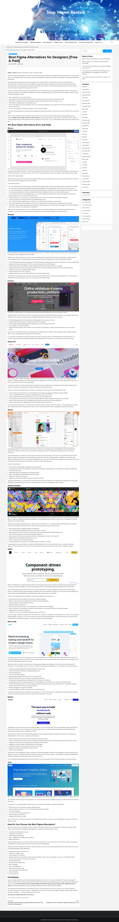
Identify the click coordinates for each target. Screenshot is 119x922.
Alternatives (13, 897)
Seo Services (47, 42)
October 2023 (85, 125)
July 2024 (84, 112)
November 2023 (86, 123)
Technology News (21, 42)
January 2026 (85, 89)
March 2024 (85, 117)
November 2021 (86, 184)
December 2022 (86, 148)
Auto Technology (86, 202)
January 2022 (85, 179)
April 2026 (84, 86)
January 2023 (85, 145)
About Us (98, 42)
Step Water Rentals (59, 32)
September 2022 (86, 156)
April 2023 (84, 137)
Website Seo (58, 42)
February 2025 (85, 100)
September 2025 (86, 95)
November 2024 (86, 103)
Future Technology (86, 42)
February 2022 (85, 176)
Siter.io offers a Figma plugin (38, 173)
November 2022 (86, 151)
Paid (28, 897)
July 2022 (84, 162)
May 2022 (84, 167)
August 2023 (85, 128)
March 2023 (85, 139)
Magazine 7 (69, 919)
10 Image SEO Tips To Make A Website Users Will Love (62, 901)
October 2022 (85, 153)
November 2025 (86, 92)
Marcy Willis (13, 64)
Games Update (86, 207)
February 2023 (85, 142)
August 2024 (85, 109)
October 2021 (85, 187)
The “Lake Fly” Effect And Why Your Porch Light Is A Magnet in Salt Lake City (96, 67)
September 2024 (86, 106)
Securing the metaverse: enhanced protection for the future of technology (25, 902)
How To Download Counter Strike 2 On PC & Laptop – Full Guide (96, 78)
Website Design (35, 42)
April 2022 (84, 170)
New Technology (71, 42)
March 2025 (85, 98)
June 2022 (84, 165)
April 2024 (84, 114)
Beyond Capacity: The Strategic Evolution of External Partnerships (95, 62)
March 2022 (85, 173)
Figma (22, 897)
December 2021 (86, 181)
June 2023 (84, 131)
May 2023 (84, 134)
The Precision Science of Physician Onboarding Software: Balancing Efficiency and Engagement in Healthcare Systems (96, 72)
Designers (18, 897)
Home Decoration (86, 195)
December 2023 (86, 120)
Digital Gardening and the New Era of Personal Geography (96, 59)
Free (25, 897)
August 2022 (85, 159)
